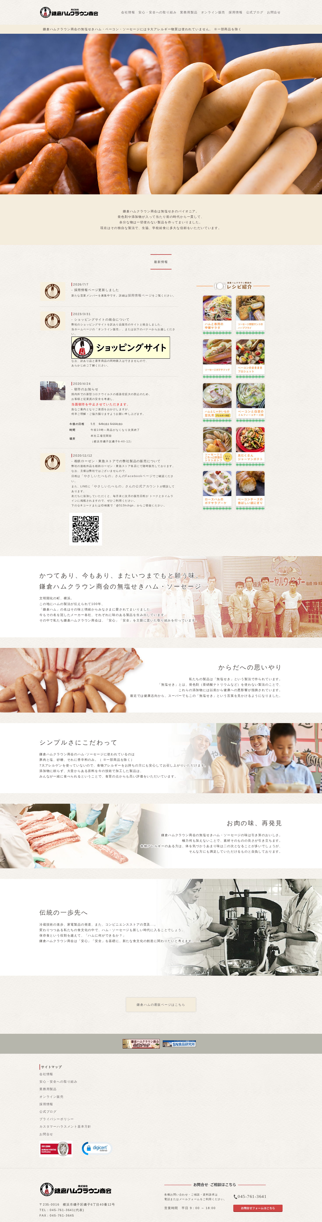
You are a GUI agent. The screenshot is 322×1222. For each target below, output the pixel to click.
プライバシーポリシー (56, 1119)
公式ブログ (255, 12)
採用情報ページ (140, 295)
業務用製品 (188, 12)
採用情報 (235, 12)
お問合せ (274, 12)
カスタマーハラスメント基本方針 (65, 1126)
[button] (97, 1148)
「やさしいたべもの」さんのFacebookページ (116, 476)
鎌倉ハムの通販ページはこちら (161, 1004)
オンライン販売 (213, 12)
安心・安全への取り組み (157, 12)
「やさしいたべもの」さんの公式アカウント (125, 486)
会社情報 (128, 12)
